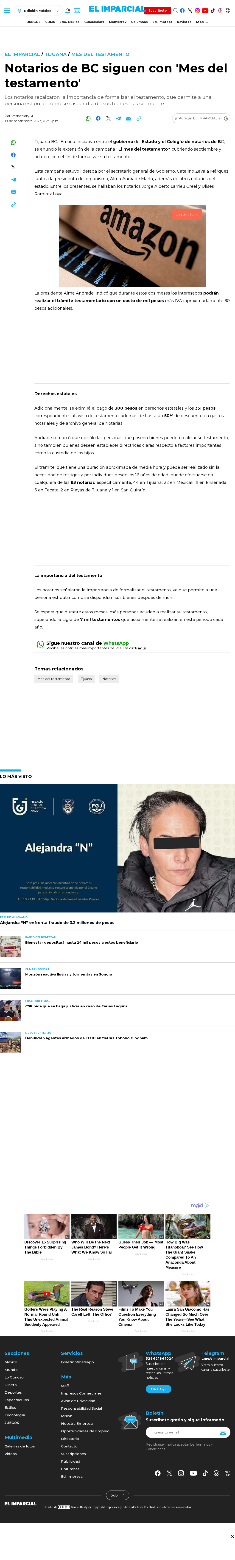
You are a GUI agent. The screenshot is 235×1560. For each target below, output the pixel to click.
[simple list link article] (117, 850)
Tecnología (15, 1415)
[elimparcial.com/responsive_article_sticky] (232, 1536)
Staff (65, 1386)
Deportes (13, 1392)
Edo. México (69, 22)
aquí (142, 648)
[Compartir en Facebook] (98, 118)
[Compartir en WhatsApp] (88, 118)
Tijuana (56, 54)
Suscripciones (73, 1454)
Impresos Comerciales (81, 1393)
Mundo (11, 1369)
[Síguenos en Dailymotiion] (227, 1473)
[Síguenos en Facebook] (182, 10)
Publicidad (70, 1461)
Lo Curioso (14, 1377)
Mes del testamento (100, 54)
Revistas (184, 22)
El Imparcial (22, 54)
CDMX (50, 22)
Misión (66, 1416)
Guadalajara (94, 22)
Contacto (69, 1446)
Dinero (11, 1385)
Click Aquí (158, 1389)
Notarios (109, 679)
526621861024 (160, 1358)
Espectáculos (17, 1400)
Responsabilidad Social (81, 1408)
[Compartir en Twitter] (108, 118)
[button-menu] (7, 10)
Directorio (70, 1438)
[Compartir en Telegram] (118, 118)
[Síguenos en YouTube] (205, 10)
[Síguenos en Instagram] (197, 10)
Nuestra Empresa (77, 1423)
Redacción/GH (23, 116)
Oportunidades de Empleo (85, 1431)
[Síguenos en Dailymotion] (228, 10)
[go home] (20, 1503)
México (11, 1362)
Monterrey (117, 22)
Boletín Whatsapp (77, 1362)
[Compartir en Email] (128, 118)
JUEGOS (34, 22)
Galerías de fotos (20, 1446)
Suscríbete (157, 10)
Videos (11, 1454)
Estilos (10, 1407)
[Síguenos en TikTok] (212, 10)
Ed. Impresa (162, 22)
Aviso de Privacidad (78, 1401)
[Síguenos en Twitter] (190, 10)
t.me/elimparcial (215, 1358)
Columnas (139, 22)
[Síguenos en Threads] (220, 10)
